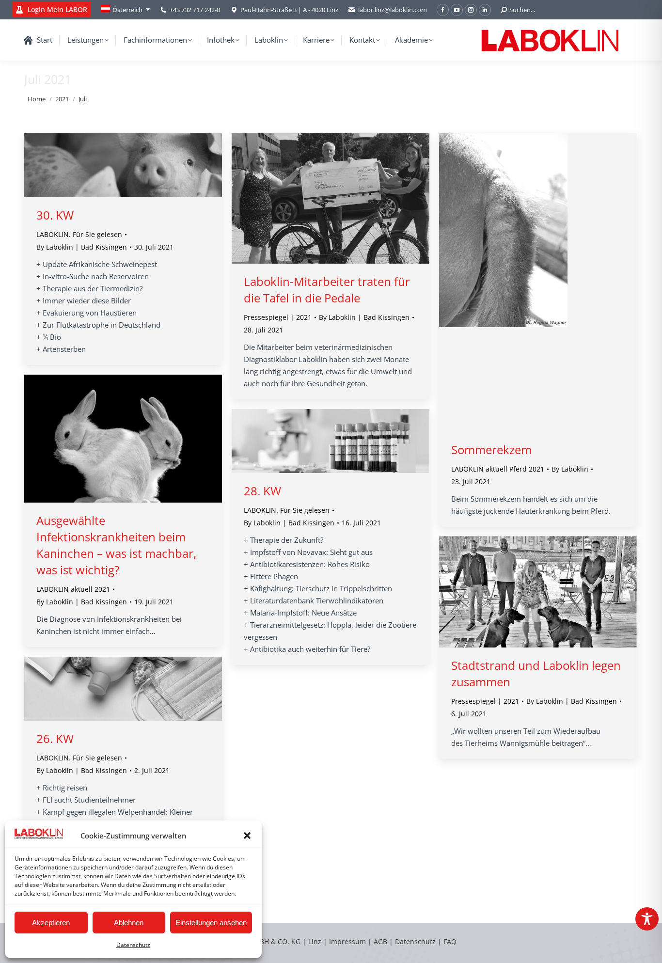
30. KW (55, 215)
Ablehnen (128, 922)
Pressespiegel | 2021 (278, 317)
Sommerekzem (491, 450)
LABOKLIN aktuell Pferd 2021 (497, 469)
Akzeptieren (51, 922)
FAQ (450, 941)
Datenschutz (133, 945)
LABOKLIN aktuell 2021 (73, 589)
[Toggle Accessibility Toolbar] (647, 918)
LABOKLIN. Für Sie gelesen (79, 234)
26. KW (55, 738)
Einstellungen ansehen (211, 922)
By (81, 247)
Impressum (347, 941)
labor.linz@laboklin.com (392, 9)
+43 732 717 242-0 (195, 9)
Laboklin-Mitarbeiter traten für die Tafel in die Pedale (327, 289)
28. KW (262, 491)
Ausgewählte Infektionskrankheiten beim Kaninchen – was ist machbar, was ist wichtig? (116, 545)
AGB (381, 941)
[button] (247, 835)
